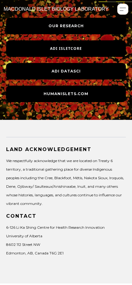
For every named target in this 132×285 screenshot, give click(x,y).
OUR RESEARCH (66, 26)
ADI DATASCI (66, 71)
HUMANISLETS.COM (66, 93)
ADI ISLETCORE (66, 48)
